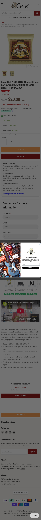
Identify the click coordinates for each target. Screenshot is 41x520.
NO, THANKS (30, 270)
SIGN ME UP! (31, 267)
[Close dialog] (39, 244)
